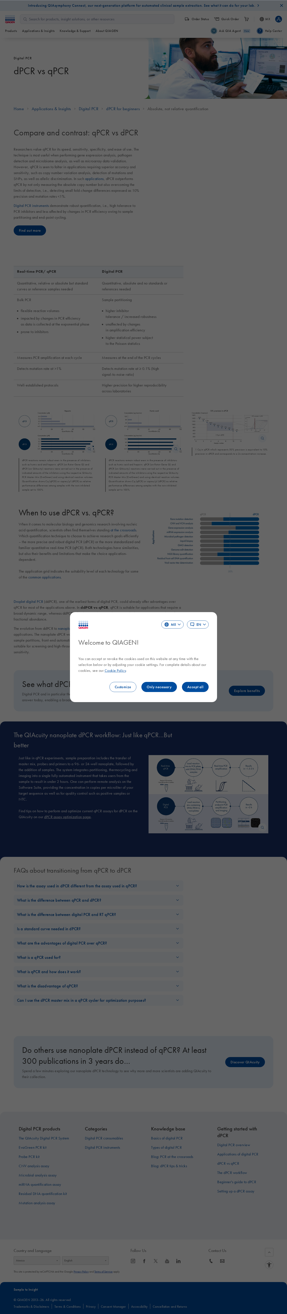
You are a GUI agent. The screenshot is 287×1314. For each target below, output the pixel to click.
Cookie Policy (115, 670)
